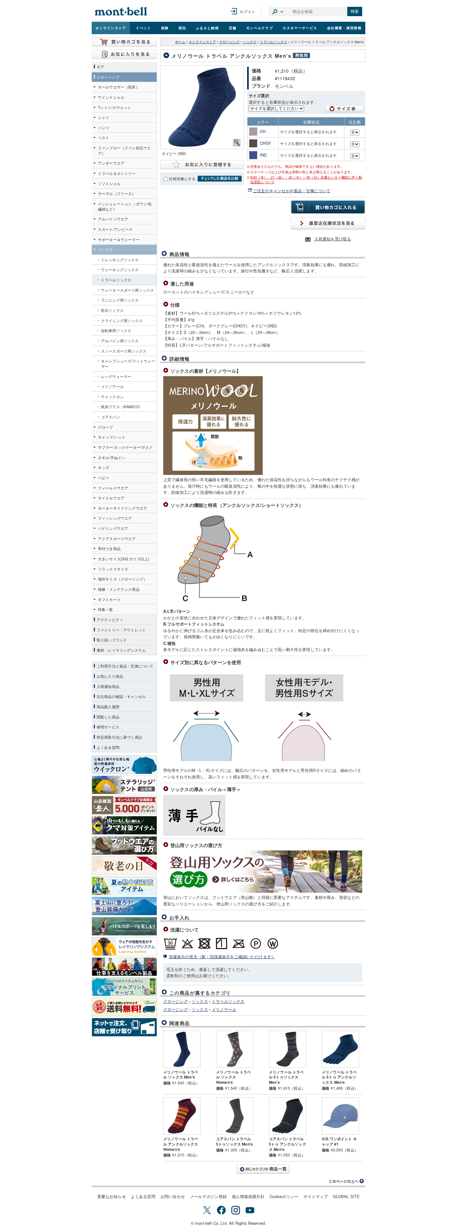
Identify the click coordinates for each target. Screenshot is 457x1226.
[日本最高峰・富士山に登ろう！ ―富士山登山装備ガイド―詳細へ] (124, 906)
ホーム (180, 41)
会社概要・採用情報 (344, 27)
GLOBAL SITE (346, 1196)
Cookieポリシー (284, 1196)
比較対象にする (182, 178)
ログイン (247, 11)
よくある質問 (143, 1196)
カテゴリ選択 (278, 11)
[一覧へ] (262, 1169)
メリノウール (224, 1009)
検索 (355, 11)
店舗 (233, 27)
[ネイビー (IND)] (202, 107)
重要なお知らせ (111, 1196)
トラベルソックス (273, 41)
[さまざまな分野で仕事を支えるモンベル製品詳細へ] (124, 966)
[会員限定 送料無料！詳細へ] (124, 1007)
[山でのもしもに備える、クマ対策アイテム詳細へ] (124, 825)
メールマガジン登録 (208, 1196)
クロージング (229, 41)
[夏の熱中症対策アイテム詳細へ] (124, 886)
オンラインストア (110, 27)
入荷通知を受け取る (332, 239)
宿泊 (182, 27)
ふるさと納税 (207, 27)
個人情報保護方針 (248, 1196)
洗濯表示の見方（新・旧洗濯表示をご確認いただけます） (222, 956)
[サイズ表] (344, 108)
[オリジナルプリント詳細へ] (124, 987)
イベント (143, 27)
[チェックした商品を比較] (219, 178)
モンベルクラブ (259, 27)
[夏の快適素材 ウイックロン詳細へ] (124, 764)
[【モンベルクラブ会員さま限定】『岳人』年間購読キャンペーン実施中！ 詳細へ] (124, 805)
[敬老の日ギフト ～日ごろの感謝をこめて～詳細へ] (124, 865)
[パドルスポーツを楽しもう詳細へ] (124, 926)
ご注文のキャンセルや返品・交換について (291, 191)
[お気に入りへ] (124, 54)
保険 (165, 27)
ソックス (249, 41)
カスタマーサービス (300, 27)
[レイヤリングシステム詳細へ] (124, 946)
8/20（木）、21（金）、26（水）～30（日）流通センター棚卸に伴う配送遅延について (306, 179)
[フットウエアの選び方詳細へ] (124, 845)
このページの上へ (346, 1181)
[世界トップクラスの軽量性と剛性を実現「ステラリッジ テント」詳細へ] (124, 785)
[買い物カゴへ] (124, 42)
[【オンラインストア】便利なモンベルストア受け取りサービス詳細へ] (124, 1027)
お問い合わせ (172, 1196)
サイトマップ (315, 1196)
